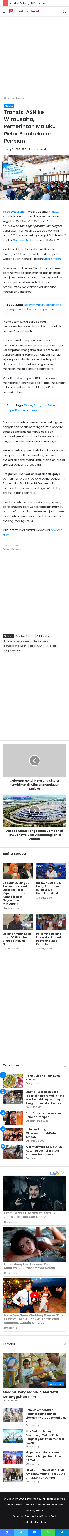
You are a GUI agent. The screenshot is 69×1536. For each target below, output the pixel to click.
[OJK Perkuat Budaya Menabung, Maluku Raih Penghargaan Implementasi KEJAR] (13, 1436)
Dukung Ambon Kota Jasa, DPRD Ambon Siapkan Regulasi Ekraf (17, 939)
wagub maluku (12, 650)
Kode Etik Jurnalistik (34, 1522)
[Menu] (4, 13)
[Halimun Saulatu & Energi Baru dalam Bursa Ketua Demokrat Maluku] (51, 871)
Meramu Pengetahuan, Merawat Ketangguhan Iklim (31, 1394)
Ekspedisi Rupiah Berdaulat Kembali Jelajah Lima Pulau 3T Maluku (44, 1456)
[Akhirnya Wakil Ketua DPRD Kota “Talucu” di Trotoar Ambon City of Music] (13, 1152)
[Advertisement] (34, 53)
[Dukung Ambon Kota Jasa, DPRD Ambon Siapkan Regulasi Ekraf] (18, 922)
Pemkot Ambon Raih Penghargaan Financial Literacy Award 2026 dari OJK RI (46, 1415)
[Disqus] (34, 1006)
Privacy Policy (34, 1510)
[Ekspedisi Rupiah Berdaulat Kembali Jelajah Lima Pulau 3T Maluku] (13, 1457)
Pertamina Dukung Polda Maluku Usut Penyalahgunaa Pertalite (48, 939)
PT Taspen (51, 645)
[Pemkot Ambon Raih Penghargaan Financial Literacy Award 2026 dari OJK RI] (13, 1415)
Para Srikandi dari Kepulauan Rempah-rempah (45, 1115)
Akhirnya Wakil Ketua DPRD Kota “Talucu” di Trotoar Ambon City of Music (44, 1150)
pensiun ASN (36, 645)
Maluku (20, 98)
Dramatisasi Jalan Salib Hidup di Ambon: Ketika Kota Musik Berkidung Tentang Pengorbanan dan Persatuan (45, 1097)
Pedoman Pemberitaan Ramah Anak (35, 1516)
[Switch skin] (64, 13)
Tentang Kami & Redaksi (19, 1504)
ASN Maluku (43, 636)
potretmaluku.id (14, 212)
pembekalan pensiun (15, 645)
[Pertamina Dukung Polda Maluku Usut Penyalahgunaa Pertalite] (51, 922)
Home (10, 98)
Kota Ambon (52, 259)
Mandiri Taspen (41, 640)
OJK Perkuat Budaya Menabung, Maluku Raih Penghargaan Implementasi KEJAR (45, 1437)
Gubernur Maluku (24, 240)
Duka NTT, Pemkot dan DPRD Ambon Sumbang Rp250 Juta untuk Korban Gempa (45, 1473)
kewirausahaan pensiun (16, 640)
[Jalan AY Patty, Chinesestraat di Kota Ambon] (13, 1134)
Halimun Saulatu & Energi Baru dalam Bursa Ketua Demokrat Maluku (48, 888)
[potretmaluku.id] (24, 11)
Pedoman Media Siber (50, 1504)
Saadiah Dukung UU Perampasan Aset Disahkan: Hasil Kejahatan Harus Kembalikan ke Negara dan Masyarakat (16, 893)
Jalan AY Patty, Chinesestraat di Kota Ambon (41, 1133)
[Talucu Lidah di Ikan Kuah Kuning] (13, 1081)
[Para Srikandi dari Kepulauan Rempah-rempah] (13, 1118)
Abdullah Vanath (24, 636)
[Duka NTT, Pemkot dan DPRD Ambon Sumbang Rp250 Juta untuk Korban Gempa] (13, 1475)
